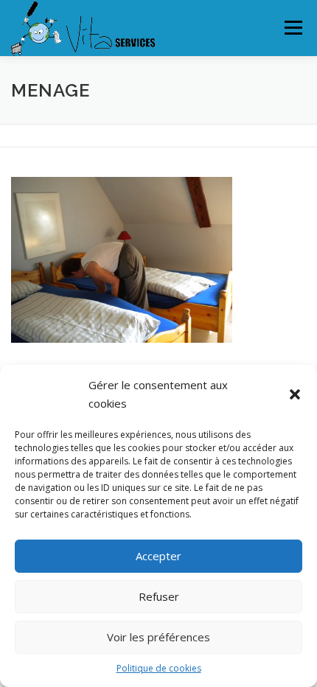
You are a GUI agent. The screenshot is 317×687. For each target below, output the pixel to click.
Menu (292, 27)
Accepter (158, 555)
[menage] (121, 259)
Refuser (159, 596)
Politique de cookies (158, 668)
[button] (295, 394)
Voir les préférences (158, 637)
